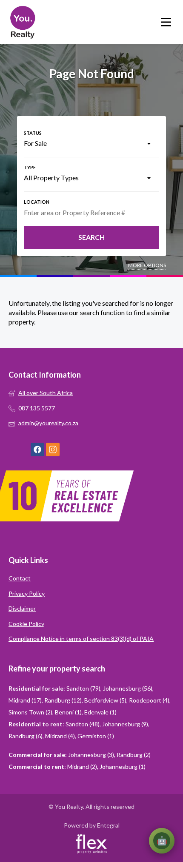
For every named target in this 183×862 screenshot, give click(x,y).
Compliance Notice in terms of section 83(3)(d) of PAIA (81, 638)
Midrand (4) (60, 736)
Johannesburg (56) (127, 688)
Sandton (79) (83, 688)
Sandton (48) (83, 724)
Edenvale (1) (100, 712)
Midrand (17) (25, 700)
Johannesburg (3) (91, 754)
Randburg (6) (26, 736)
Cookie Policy (26, 623)
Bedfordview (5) (105, 700)
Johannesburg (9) (125, 724)
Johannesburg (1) (123, 766)
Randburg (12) (63, 700)
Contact (20, 578)
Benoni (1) (68, 712)
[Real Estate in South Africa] (22, 22)
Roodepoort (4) (149, 700)
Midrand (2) (82, 766)
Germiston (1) (95, 736)
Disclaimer (22, 608)
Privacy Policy (27, 593)
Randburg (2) (134, 754)
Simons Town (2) (30, 712)
